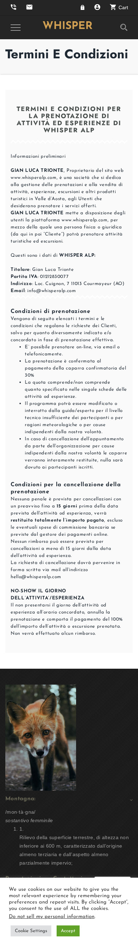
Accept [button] (68, 931)
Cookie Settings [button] (31, 931)
